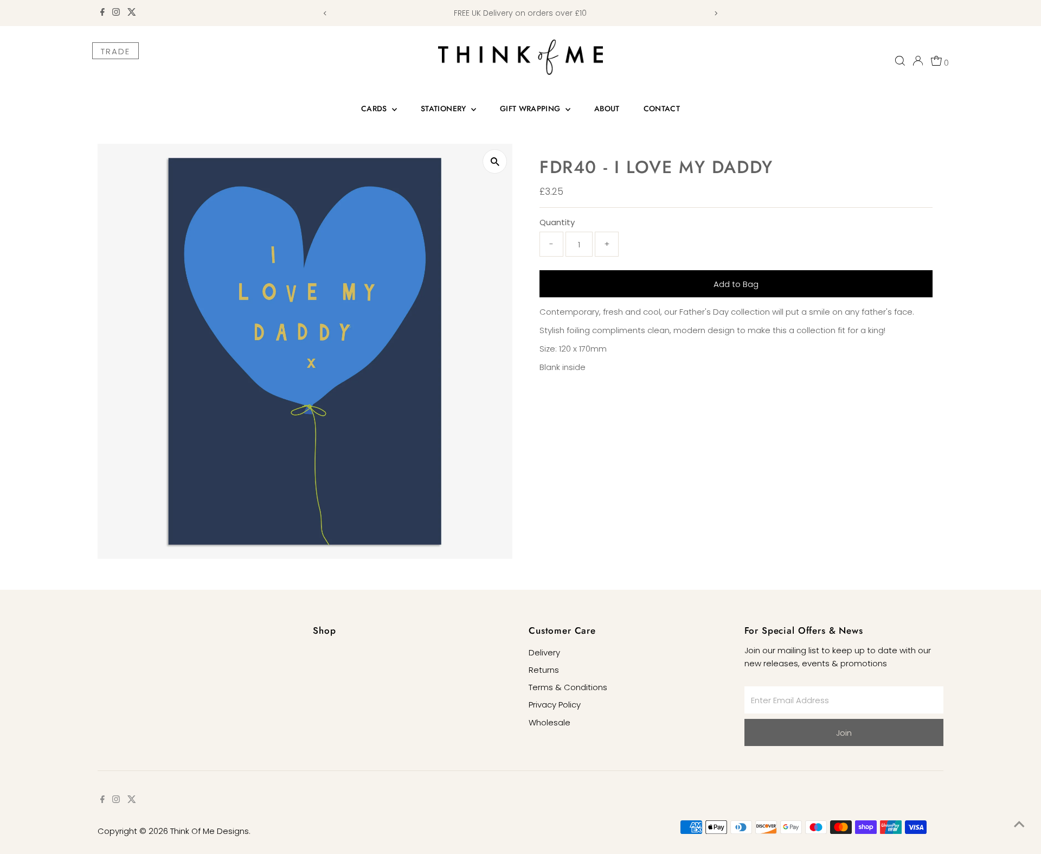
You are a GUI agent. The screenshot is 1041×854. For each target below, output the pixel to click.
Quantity (557, 222)
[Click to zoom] (495, 161)
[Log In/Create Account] (918, 61)
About (607, 108)
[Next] (716, 13)
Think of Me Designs (209, 831)
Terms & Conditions (568, 687)
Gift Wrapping (531, 108)
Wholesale (549, 722)
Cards (375, 108)
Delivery (544, 652)
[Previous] (325, 13)
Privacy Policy (555, 704)
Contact (662, 108)
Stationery (444, 108)
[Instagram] (116, 13)
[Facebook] (102, 13)
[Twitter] (132, 13)
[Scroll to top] (1019, 824)
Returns (544, 669)
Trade (115, 51)
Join (844, 732)
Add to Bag (736, 284)
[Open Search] (900, 61)
